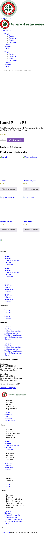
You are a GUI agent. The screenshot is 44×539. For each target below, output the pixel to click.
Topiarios (8, 291)
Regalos (12, 36)
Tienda (7, 34)
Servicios (8, 44)
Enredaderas (9, 264)
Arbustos (15, 70)
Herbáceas (8, 285)
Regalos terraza (11, 409)
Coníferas (8, 262)
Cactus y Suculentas (12, 260)
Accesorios (13, 42)
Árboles (7, 256)
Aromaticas (9, 289)
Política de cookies (11, 333)
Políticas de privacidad (13, 331)
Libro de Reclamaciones (13, 337)
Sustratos (8, 312)
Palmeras (8, 287)
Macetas (7, 310)
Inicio (2, 70)
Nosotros (8, 46)
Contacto (8, 48)
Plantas (11, 40)
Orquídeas (12, 38)
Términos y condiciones (13, 335)
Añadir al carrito (15, 140)
